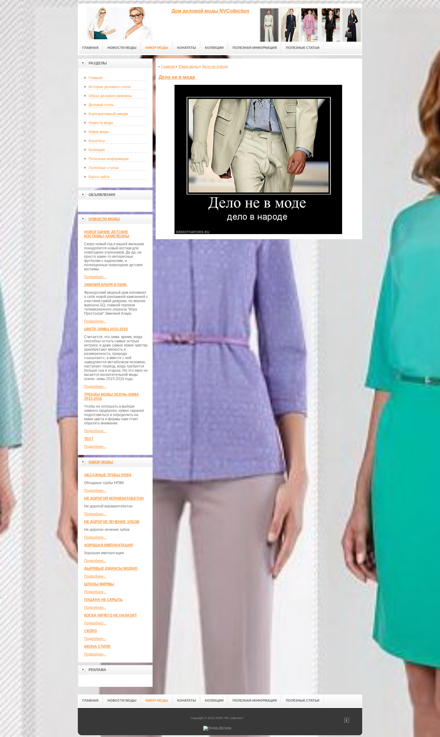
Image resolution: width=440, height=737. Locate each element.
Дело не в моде (177, 77)
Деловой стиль (101, 105)
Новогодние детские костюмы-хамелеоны (106, 234)
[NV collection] (120, 21)
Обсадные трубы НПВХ (107, 475)
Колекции (97, 150)
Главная (96, 78)
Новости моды (101, 123)
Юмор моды (99, 132)
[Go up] (346, 721)
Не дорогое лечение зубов (111, 522)
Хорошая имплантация (108, 545)
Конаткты (97, 141)
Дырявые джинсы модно (110, 568)
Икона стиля (97, 646)
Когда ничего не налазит (110, 615)
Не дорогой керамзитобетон (114, 498)
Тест (88, 439)
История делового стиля (110, 87)
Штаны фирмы (99, 584)
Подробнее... (95, 277)
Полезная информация (109, 159)
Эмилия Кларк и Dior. (105, 285)
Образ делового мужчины (110, 96)
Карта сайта (99, 177)
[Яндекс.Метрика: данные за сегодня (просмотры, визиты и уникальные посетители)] (217, 728)
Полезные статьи (104, 168)
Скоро (90, 631)
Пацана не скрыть (103, 600)
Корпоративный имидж (108, 114)
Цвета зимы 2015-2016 (106, 329)
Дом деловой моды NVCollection (210, 10)
